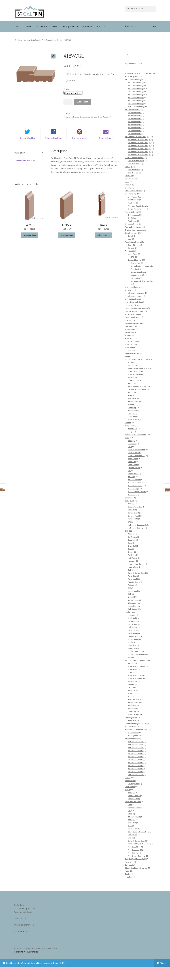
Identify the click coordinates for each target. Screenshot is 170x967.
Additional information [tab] (24, 160)
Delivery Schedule (70, 26)
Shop (16, 26)
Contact (27, 26)
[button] (53, 56)
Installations (42, 26)
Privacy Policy (20, 931)
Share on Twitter (27, 138)
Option (66, 89)
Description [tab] (19, 152)
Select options (30, 235)
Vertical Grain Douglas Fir (34, 40)
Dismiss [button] (163, 963)
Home (20, 40)
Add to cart (82, 101)
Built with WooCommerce (26, 951)
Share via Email (106, 138)
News (54, 26)
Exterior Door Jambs (54, 40)
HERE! (62, 963)
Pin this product (79, 138)
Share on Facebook (53, 138)
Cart (99, 26)
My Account (87, 26)
